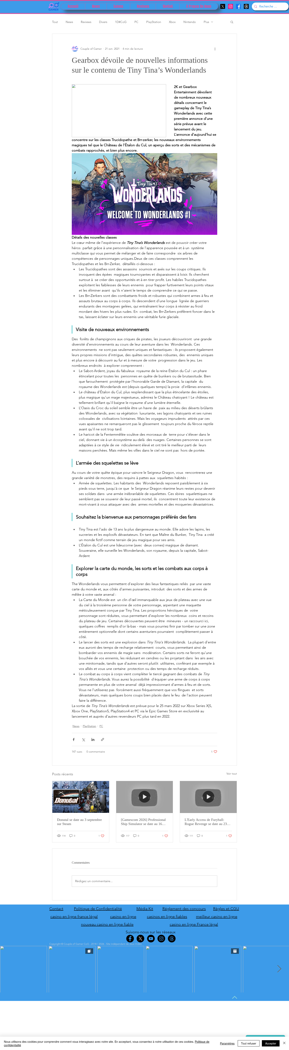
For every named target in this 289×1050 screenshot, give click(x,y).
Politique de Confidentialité (98, 908)
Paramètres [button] (227, 1043)
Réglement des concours (184, 908)
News (69, 22)
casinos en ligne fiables (167, 916)
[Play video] (144, 194)
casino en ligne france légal (74, 916)
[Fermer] (284, 1043)
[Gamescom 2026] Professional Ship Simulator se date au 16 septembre (143, 822)
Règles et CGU (226, 908)
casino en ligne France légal (194, 924)
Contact (56, 908)
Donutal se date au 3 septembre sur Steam (79, 822)
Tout (55, 22)
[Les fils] (246, 6)
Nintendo (189, 22)
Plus (206, 22)
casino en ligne (123, 916)
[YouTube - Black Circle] (151, 938)
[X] (222, 6)
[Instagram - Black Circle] (161, 938)
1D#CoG (121, 22)
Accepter (270, 1043)
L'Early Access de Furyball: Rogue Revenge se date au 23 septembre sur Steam (206, 822)
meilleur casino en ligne (216, 916)
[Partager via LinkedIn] (93, 739)
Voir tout (231, 773)
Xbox (172, 22)
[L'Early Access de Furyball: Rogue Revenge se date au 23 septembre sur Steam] (208, 797)
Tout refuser (248, 1043)
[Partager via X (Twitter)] (83, 739)
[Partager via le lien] (102, 739)
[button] (232, 21)
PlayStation (153, 22)
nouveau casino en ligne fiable (107, 924)
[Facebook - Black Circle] (130, 938)
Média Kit (144, 908)
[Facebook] (238, 6)
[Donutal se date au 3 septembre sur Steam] (80, 797)
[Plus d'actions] (215, 48)
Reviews (86, 22)
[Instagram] (230, 6)
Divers (103, 22)
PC (136, 22)
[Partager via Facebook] (73, 739)
